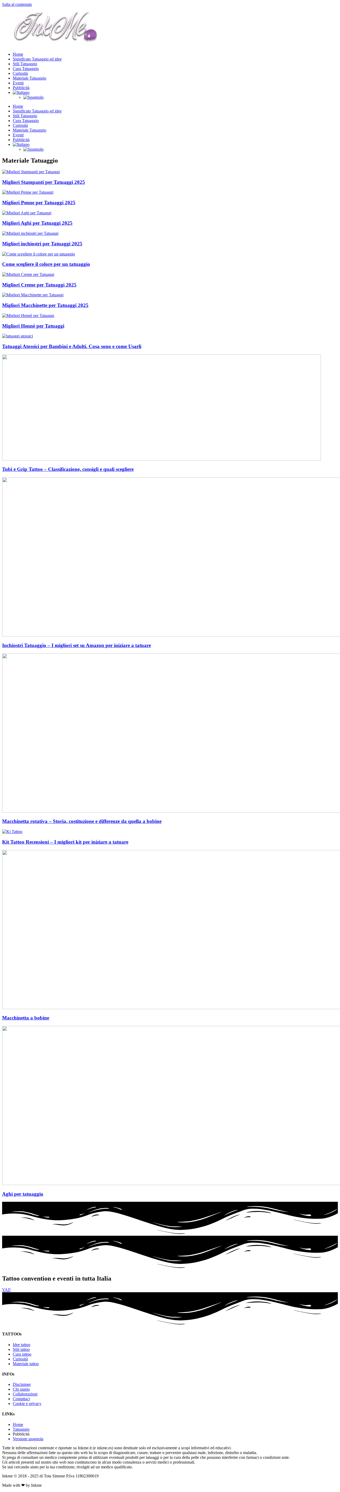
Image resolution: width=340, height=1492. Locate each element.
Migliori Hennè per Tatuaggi (33, 326)
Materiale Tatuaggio (29, 78)
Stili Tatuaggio (25, 64)
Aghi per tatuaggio (22, 1194)
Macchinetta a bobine (25, 1018)
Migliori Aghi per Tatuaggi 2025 (37, 223)
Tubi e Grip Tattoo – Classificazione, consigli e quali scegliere (68, 469)
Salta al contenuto (17, 4)
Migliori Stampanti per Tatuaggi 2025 (43, 182)
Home (18, 54)
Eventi (18, 83)
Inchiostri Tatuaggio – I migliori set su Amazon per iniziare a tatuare (76, 645)
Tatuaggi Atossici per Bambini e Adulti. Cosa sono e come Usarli (71, 346)
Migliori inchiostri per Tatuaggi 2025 (42, 243)
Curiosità (20, 73)
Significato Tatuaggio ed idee (37, 59)
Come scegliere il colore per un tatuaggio (46, 264)
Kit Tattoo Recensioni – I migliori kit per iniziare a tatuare (65, 842)
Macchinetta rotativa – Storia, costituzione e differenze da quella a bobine (82, 821)
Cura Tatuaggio (26, 68)
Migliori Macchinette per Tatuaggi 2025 (45, 305)
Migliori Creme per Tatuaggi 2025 (39, 285)
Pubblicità (21, 87)
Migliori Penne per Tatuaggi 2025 (38, 202)
